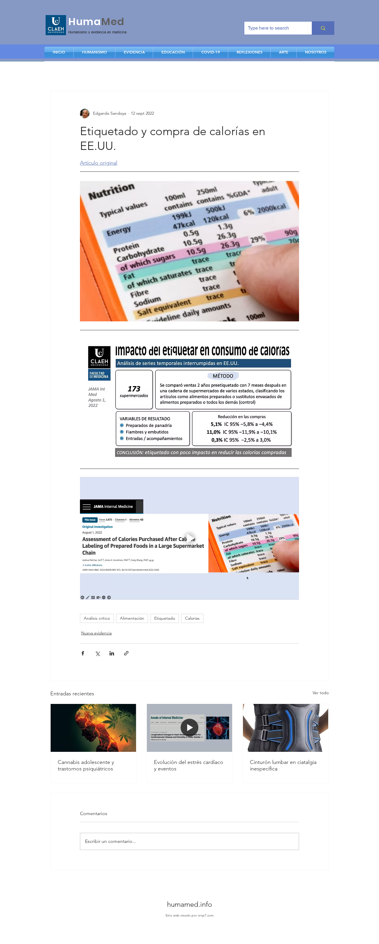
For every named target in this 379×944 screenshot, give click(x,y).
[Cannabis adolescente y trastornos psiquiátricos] (93, 728)
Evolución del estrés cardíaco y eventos (188, 765)
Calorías (192, 618)
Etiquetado (164, 618)
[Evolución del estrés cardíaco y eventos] (189, 728)
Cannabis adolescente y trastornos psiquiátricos (86, 765)
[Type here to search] (323, 28)
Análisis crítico (97, 618)
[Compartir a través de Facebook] (83, 653)
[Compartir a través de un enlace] (126, 653)
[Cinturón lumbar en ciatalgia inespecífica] (285, 728)
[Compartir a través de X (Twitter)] (97, 653)
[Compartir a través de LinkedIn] (112, 653)
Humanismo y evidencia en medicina (97, 32)
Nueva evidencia (96, 633)
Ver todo (321, 692)
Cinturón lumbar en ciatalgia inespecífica (283, 765)
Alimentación (132, 618)
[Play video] (189, 538)
